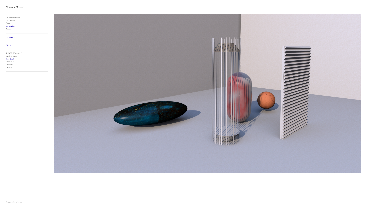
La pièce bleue (11, 56)
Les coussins (10, 20)
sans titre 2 (10, 62)
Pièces (8, 45)
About (8, 29)
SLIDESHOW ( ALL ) (14, 53)
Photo (8, 23)
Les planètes (10, 26)
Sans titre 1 (10, 59)
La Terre (9, 67)
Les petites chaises (13, 17)
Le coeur (9, 64)
